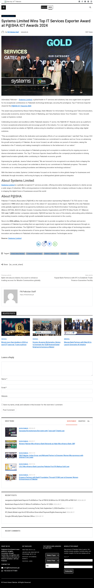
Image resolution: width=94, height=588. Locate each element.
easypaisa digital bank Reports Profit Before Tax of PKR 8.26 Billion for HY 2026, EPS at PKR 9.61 (41, 500)
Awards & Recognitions (8, 16)
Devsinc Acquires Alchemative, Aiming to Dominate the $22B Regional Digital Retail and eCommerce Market (46, 344)
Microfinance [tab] (71, 421)
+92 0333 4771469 (10, 571)
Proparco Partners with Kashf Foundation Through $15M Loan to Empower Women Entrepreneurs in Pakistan (48, 478)
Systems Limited (25, 99)
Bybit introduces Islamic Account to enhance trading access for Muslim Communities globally (20, 279)
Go (47, 566)
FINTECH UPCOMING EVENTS (29, 558)
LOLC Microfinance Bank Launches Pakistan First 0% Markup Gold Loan (44, 466)
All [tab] (89, 421)
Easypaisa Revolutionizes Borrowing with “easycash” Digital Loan (42, 431)
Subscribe (68, 571)
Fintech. (4, 339)
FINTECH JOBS (27, 561)
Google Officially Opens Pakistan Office (20, 516)
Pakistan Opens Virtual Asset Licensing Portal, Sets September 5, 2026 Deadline (35, 508)
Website (4, 396)
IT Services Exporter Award (34, 254)
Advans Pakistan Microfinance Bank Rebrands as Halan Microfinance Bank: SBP (47, 444)
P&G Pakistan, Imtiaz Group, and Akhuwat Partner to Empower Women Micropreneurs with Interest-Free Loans (51, 456)
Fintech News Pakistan (17, 254)
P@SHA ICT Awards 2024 (21, 106)
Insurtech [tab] (81, 421)
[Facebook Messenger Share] (49, 244)
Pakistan (63, 254)
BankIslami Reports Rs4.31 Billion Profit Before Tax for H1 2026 (29, 504)
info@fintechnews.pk (11, 568)
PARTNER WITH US (28, 550)
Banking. (67, 339)
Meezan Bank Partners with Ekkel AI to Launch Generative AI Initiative (77, 343)
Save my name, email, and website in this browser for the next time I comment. (33, 404)
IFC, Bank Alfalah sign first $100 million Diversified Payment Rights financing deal (35, 512)
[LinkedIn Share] (38, 244)
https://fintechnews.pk (27, 295)
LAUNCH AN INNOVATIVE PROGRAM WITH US (30, 553)
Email (3, 387)
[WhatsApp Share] (55, 244)
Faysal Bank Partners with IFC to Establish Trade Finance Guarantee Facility (73, 279)
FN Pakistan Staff (13, 32)
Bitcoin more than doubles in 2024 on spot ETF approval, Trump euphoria (14, 343)
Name (3, 379)
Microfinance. (23, 428)
